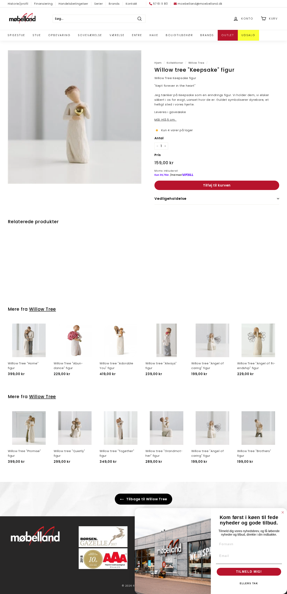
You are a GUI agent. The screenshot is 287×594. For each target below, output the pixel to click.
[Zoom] (74, 117)
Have (154, 35)
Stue (37, 35)
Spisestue (16, 35)
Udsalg (248, 35)
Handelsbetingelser (73, 4)
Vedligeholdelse (170, 198)
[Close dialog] (282, 512)
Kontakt (131, 4)
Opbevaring (59, 35)
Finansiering (43, 4)
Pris (157, 155)
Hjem (158, 62)
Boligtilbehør (179, 35)
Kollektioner (175, 62)
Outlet (227, 35)
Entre (137, 35)
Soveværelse (90, 35)
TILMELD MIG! (249, 571)
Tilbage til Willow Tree (146, 499)
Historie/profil (18, 4)
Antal (159, 138)
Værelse (117, 35)
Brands (114, 4)
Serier (98, 4)
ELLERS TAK (249, 583)
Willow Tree (196, 62)
